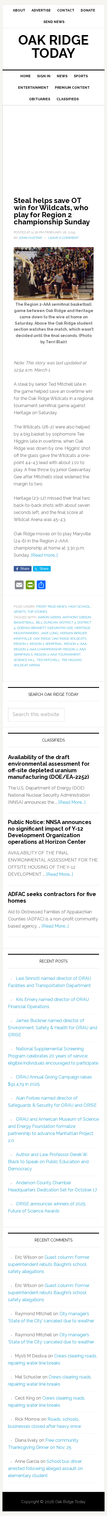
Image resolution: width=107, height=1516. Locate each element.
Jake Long (49, 633)
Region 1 (21, 644)
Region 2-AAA (75, 644)
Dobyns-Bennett (31, 628)
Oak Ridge (41, 638)
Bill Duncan (47, 622)
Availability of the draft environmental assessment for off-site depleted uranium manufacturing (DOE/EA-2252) (49, 767)
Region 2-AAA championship (37, 649)
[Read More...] (71, 802)
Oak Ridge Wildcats (69, 638)
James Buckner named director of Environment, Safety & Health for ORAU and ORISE (52, 1027)
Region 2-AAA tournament (57, 654)
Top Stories (37, 612)
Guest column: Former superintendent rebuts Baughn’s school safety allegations (48, 1264)
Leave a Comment (63, 238)
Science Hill (24, 660)
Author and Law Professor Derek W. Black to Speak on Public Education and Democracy (48, 1161)
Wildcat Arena (27, 665)
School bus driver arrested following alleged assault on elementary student (45, 1468)
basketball (24, 622)
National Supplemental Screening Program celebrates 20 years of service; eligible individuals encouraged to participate (53, 1056)
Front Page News (51, 606)
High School (79, 606)
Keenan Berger (73, 633)
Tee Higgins (71, 660)
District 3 (67, 622)
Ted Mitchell (48, 660)
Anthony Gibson (77, 617)
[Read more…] (44, 555)
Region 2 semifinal (46, 644)
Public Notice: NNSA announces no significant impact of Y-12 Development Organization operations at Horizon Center (49, 832)
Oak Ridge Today (53, 46)
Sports (20, 612)
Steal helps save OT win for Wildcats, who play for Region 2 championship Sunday (52, 211)
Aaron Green (49, 617)
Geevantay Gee (60, 628)
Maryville (23, 638)
